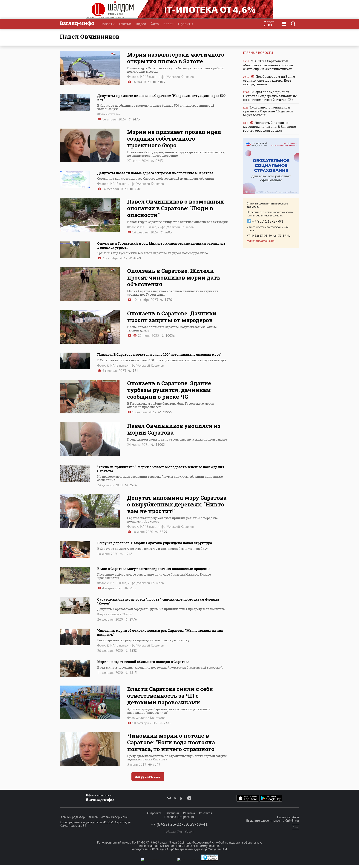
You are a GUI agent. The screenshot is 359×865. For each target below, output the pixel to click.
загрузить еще (147, 776)
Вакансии (172, 813)
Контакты (205, 813)
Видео (141, 23)
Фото (155, 23)
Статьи (125, 23)
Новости (107, 23)
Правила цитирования (179, 817)
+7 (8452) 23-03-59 (259, 235)
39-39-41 (284, 235)
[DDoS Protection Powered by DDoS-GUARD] (209, 859)
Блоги (168, 23)
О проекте (154, 813)
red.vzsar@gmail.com (260, 241)
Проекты (185, 23)
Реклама (189, 813)
